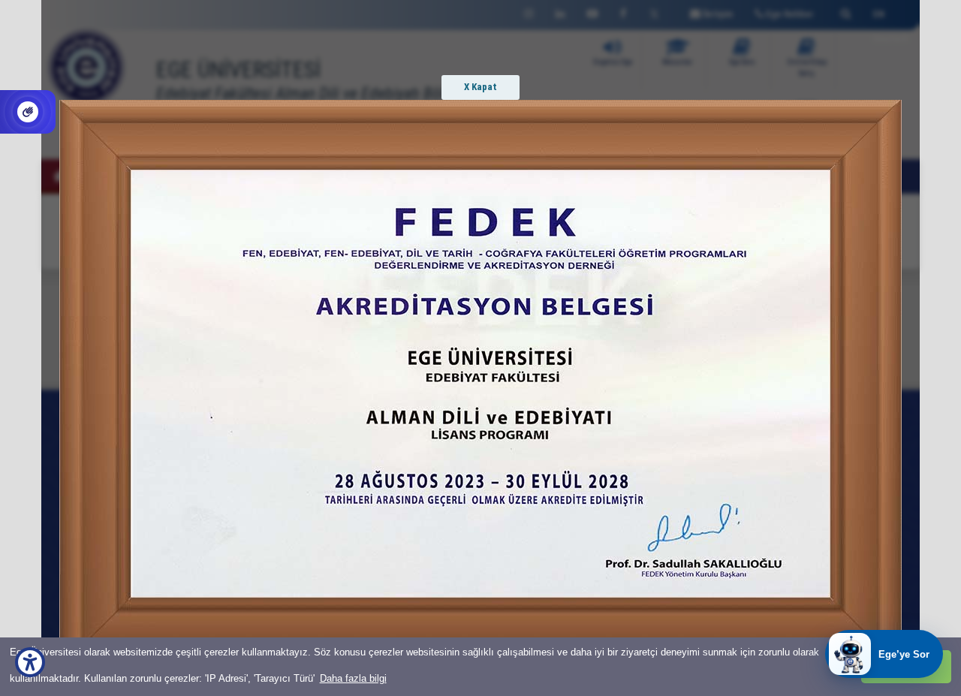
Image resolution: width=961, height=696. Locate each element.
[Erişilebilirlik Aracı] (30, 662)
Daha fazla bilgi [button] (353, 678)
